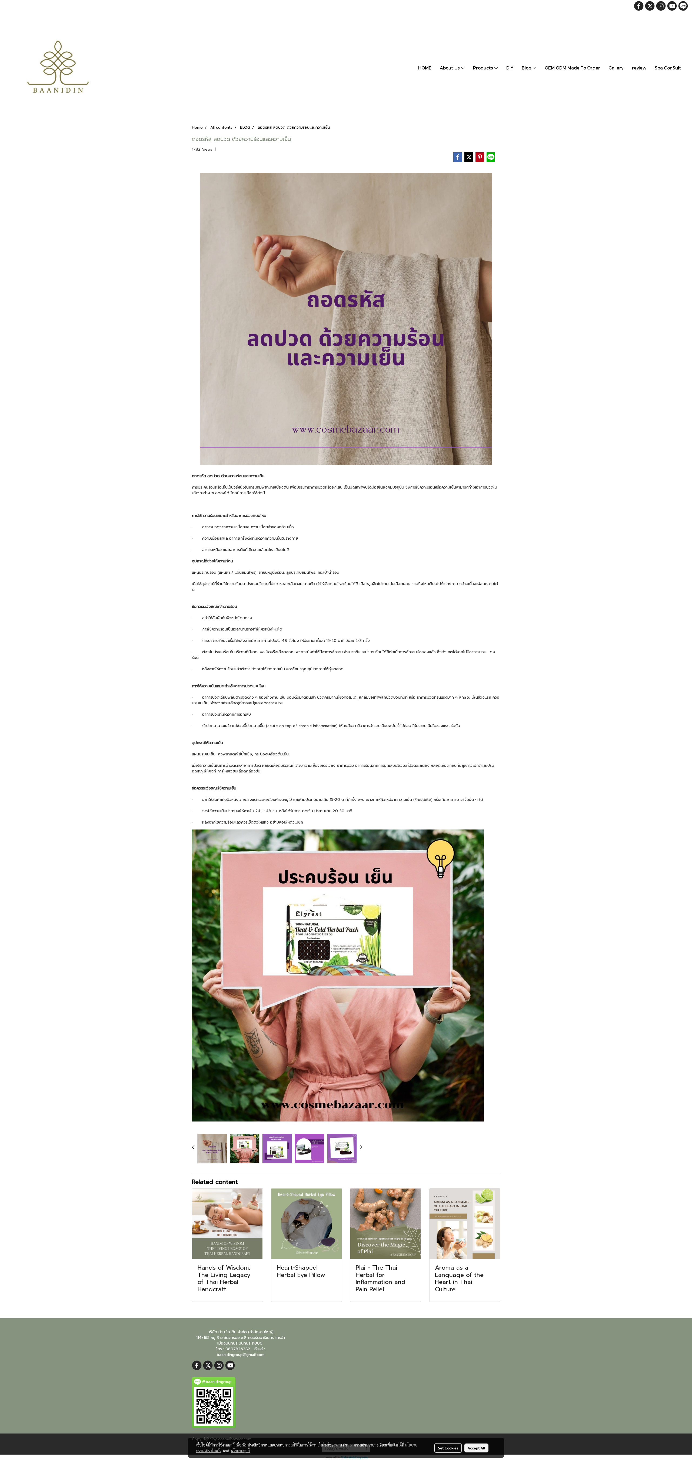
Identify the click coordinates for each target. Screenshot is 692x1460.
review (639, 67)
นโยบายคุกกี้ (240, 1450)
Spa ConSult (668, 67)
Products (483, 67)
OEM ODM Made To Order (572, 67)
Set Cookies (448, 1447)
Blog (527, 67)
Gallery (616, 67)
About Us (450, 67)
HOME (424, 67)
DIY (509, 67)
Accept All (476, 1447)
